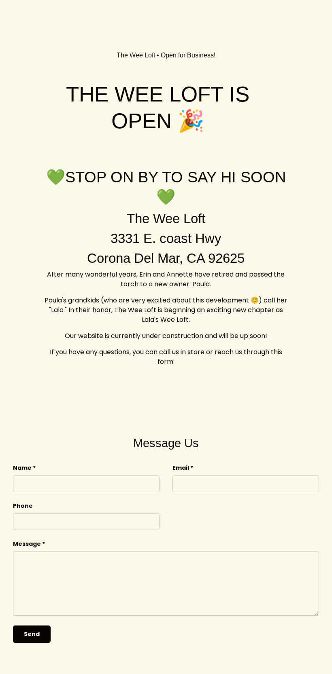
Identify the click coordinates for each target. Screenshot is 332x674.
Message (27, 544)
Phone (23, 506)
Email (180, 468)
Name (22, 468)
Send (32, 634)
